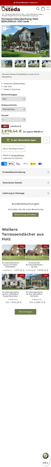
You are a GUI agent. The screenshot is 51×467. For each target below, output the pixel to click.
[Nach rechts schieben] (48, 65)
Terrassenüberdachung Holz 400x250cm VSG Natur (34, 294)
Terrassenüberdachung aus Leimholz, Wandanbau (10, 265)
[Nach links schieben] (2, 65)
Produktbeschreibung (13, 172)
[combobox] (38, 8)
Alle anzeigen (25, 312)
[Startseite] (10, 8)
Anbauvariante (9, 105)
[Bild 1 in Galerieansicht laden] (6, 63)
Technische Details (12, 183)
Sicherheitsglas (9, 94)
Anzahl (4, 115)
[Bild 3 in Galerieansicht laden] (33, 63)
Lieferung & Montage (13, 193)
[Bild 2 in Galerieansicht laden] (20, 63)
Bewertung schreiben (25, 214)
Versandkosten (17, 155)
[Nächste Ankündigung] (46, 2)
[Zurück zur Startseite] (3, 14)
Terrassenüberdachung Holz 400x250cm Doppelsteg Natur (10, 294)
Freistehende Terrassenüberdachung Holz (34, 265)
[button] (47, 140)
